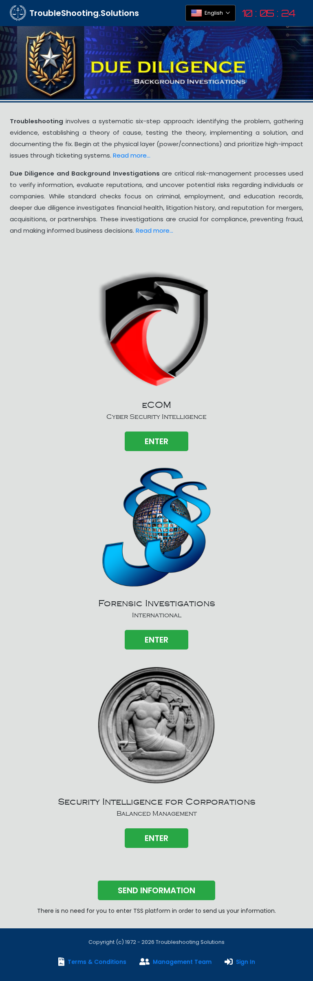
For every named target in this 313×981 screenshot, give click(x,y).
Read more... (131, 155)
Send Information (156, 890)
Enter (156, 441)
